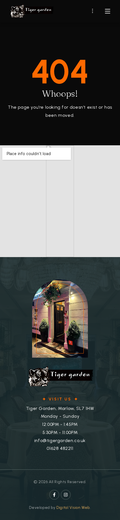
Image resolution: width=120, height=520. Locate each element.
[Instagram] (66, 495)
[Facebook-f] (54, 495)
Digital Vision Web (73, 507)
